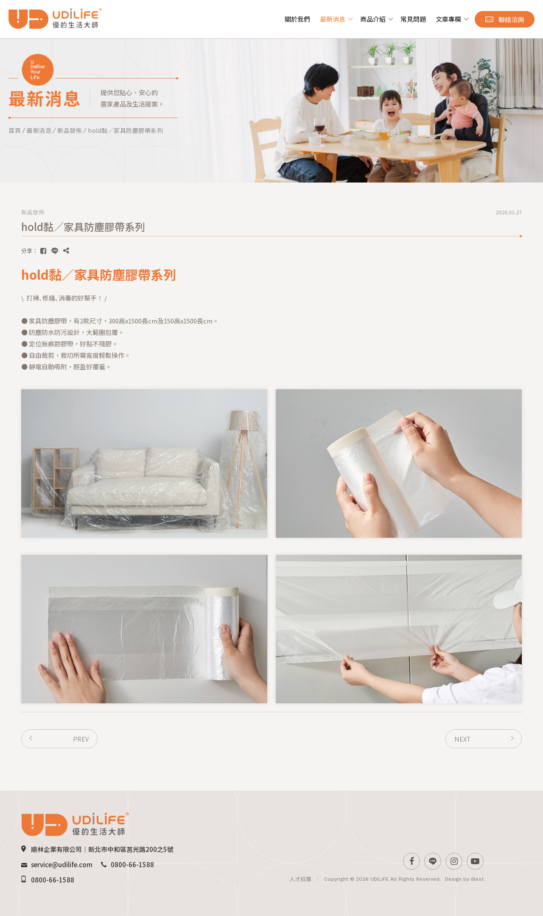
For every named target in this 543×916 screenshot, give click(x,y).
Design (453, 879)
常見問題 (413, 18)
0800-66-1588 (132, 864)
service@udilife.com (61, 864)
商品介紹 (373, 18)
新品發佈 (69, 130)
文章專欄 (448, 18)
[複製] (66, 250)
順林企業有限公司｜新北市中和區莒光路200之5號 (102, 849)
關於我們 (297, 18)
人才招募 (300, 879)
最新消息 (332, 18)
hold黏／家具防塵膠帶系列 (125, 130)
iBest (477, 879)
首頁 (14, 130)
